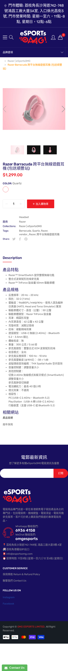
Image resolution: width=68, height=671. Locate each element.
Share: (6, 239)
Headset (24, 217)
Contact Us (15, 667)
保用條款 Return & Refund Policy (21, 574)
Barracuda (25, 230)
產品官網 (8, 417)
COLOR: (12, 183)
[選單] (5, 37)
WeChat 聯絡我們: (25, 534)
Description (12, 258)
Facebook (8, 603)
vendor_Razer (27, 234)
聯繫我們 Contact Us (14, 580)
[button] (11, 37)
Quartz (6, 189)
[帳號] (53, 37)
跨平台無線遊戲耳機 (48, 234)
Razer (22, 221)
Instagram (9, 597)
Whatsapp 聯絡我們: (26, 526)
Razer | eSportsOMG (30, 226)
